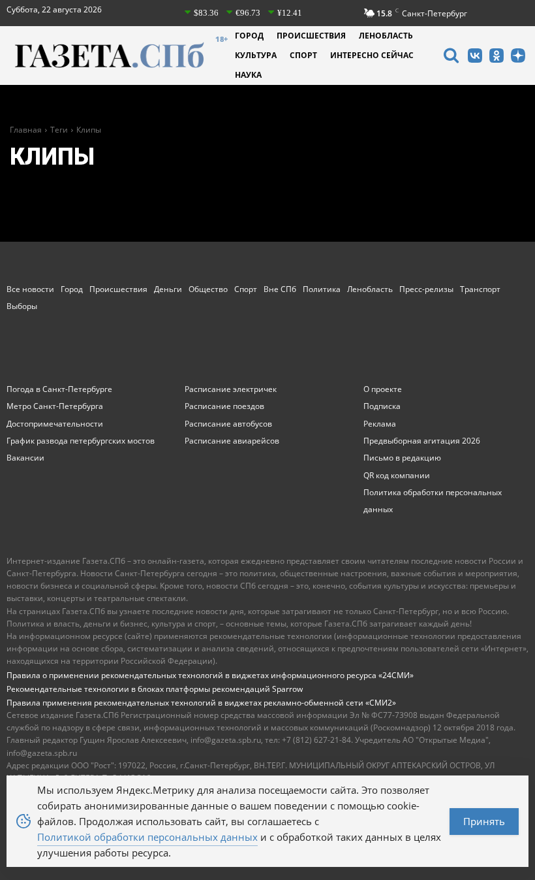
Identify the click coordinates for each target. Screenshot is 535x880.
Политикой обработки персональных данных (147, 836)
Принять (484, 821)
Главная (26, 129)
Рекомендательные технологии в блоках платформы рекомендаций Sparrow (155, 688)
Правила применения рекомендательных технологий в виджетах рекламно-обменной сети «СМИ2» (201, 702)
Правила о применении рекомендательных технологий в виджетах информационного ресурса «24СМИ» (210, 675)
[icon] (451, 57)
